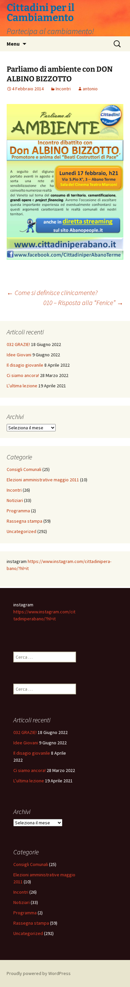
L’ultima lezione (22, 386)
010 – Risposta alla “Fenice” (83, 302)
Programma (18, 511)
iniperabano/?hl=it (38, 619)
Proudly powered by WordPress (39, 973)
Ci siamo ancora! (23, 375)
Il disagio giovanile (25, 365)
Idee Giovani (19, 355)
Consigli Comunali (24, 469)
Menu (13, 43)
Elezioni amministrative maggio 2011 (43, 480)
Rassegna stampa (24, 521)
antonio (90, 89)
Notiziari (15, 500)
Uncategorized (21, 531)
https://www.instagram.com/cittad (62, 561)
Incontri (63, 89)
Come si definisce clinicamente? (52, 292)
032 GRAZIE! (18, 344)
